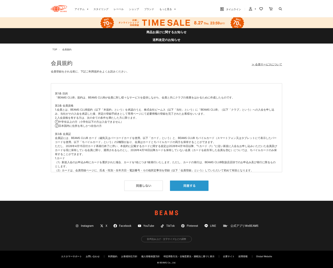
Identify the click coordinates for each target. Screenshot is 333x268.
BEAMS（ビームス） (59, 8)
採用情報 (243, 256)
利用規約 (112, 256)
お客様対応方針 (129, 256)
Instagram (87, 225)
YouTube (148, 225)
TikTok (170, 225)
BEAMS (166, 212)
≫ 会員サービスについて (267, 64)
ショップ (134, 9)
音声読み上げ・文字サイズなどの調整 (166, 239)
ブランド (149, 9)
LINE (213, 225)
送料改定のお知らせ (166, 40)
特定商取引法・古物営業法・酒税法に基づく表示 (189, 256)
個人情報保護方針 (150, 256)
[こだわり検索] (280, 9)
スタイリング (100, 9)
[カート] (270, 9)
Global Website (264, 256)
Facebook (125, 225)
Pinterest (192, 225)
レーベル (119, 9)
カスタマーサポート (71, 256)
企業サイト (229, 256)
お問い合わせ (93, 256)
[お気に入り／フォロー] (261, 9)
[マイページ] (252, 9)
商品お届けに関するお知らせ (166, 32)
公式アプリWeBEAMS (244, 225)
